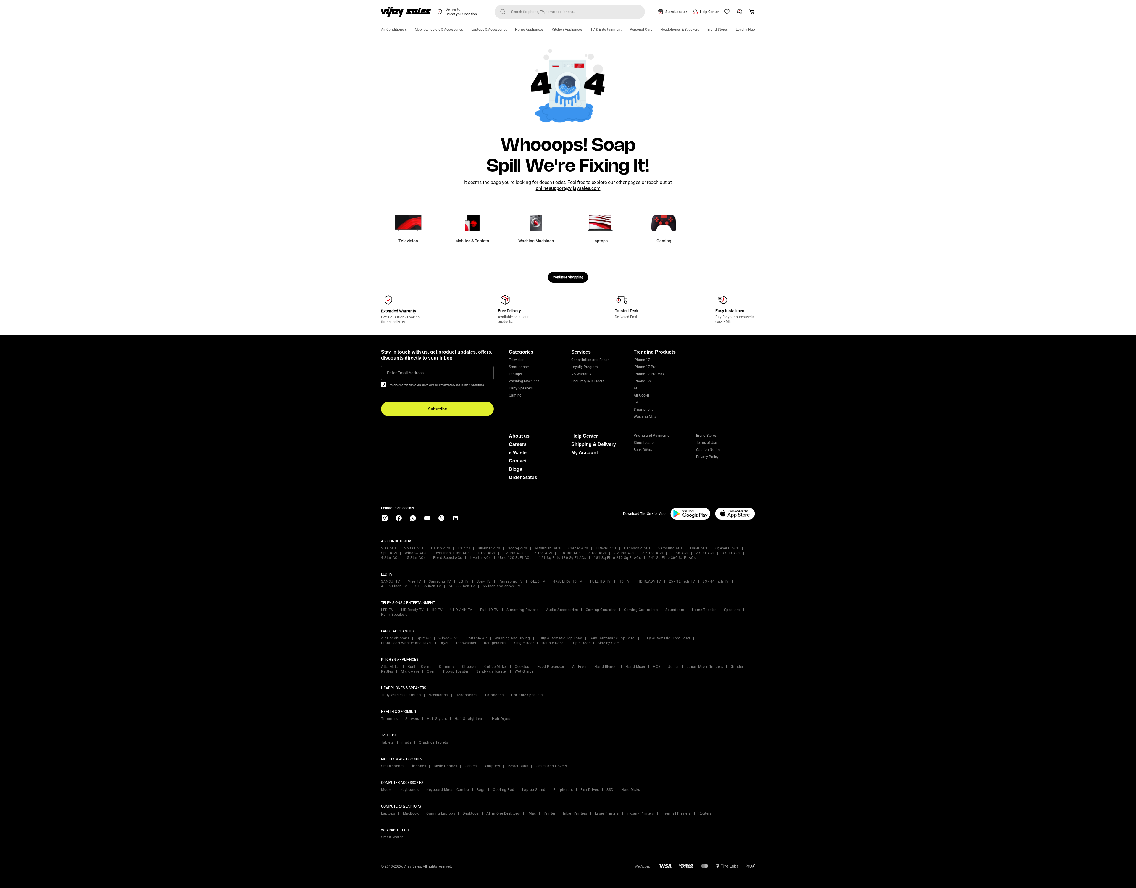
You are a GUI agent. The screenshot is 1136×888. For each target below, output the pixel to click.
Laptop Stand (534, 790)
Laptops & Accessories (489, 30)
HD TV (624, 581)
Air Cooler (641, 395)
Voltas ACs (413, 548)
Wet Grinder (525, 671)
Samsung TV (440, 581)
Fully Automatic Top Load (560, 638)
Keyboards (409, 790)
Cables (471, 766)
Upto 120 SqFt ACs (515, 558)
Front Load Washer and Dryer (406, 643)
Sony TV (484, 581)
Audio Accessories (562, 610)
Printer (550, 813)
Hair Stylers (437, 719)
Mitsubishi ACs (548, 548)
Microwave (410, 671)
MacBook (411, 813)
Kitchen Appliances (567, 30)
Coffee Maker (495, 667)
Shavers (412, 719)
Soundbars (674, 610)
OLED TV (538, 581)
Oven (431, 671)
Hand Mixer (635, 667)
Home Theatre (704, 610)
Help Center (709, 12)
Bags (481, 790)
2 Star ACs (705, 553)
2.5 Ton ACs (652, 553)
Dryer (444, 643)
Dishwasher (466, 643)
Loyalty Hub (745, 30)
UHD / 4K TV (461, 610)
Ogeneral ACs (727, 548)
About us (519, 436)
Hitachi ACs (606, 548)
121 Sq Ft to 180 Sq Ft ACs (562, 558)
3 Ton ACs (679, 553)
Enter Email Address (405, 372)
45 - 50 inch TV (394, 586)
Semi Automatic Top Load (612, 638)
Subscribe (437, 409)
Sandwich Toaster (491, 671)
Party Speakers (521, 388)
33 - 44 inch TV (716, 581)
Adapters (492, 766)
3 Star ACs (731, 553)
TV (636, 402)
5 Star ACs (416, 558)
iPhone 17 (642, 360)
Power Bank (518, 766)
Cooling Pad (503, 790)
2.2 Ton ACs (624, 553)
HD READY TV (649, 581)
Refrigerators (495, 643)
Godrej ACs (517, 548)
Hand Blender (606, 667)
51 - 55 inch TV (428, 586)
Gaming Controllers (641, 610)
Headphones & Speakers (679, 30)
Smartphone (519, 367)
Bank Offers (643, 450)
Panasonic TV (510, 581)
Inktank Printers (640, 813)
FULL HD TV (600, 581)
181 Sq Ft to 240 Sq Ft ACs (617, 558)
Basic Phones (445, 766)
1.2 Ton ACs (513, 553)
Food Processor (550, 667)
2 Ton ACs (597, 553)
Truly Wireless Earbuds (401, 695)
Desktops (471, 813)
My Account (584, 452)
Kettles (387, 671)
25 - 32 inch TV (682, 581)
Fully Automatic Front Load (666, 638)
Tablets (387, 742)
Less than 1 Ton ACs (452, 553)
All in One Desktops (503, 813)
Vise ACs (388, 548)
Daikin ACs (440, 548)
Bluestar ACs (489, 548)
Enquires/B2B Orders (587, 381)
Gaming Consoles (601, 610)
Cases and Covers (551, 766)
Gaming (515, 395)
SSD (610, 790)
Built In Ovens (419, 667)
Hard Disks (630, 790)
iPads (406, 742)
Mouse (387, 790)
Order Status (523, 477)
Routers (705, 813)
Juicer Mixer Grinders (705, 667)
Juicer (673, 667)
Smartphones (392, 766)
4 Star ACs (390, 558)
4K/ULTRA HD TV (567, 581)
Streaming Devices (522, 610)
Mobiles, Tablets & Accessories (439, 30)
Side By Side (608, 643)
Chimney (446, 667)
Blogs (515, 469)
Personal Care (641, 30)
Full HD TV (489, 610)
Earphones (494, 695)
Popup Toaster (456, 671)
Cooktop (522, 667)
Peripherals (563, 790)
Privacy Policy (707, 457)
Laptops (515, 374)
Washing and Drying (512, 638)
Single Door (524, 643)
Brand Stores (717, 30)
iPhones (419, 766)
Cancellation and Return (590, 360)
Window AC (448, 638)
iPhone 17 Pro (645, 367)
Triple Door (580, 643)
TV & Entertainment (606, 30)
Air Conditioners (394, 30)
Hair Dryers (501, 719)
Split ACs (389, 553)
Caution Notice (708, 450)
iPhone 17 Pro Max (649, 374)
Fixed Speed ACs (447, 558)
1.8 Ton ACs (570, 553)
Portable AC (476, 638)
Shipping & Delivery (593, 444)
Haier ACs (699, 548)
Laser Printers (607, 813)
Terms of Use (706, 443)
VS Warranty (581, 374)
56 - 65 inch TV (462, 586)
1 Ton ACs (486, 553)
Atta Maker (390, 667)
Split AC (424, 638)
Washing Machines (524, 381)
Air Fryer (579, 667)
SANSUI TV (390, 581)
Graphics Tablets (433, 742)
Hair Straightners (470, 719)
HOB (657, 667)
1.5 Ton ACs (541, 553)
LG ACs (464, 548)
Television (517, 360)
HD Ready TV (412, 610)
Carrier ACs (578, 548)
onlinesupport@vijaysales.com (568, 188)
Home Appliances (529, 30)
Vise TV (414, 581)
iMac (532, 813)
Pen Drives (589, 790)
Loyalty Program (584, 367)
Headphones (466, 695)
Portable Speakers (527, 695)
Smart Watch (392, 837)
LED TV (387, 610)
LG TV (464, 581)
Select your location (461, 14)
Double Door (552, 643)
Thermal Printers (676, 813)
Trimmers (389, 719)
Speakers (732, 610)
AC (636, 388)
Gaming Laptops (440, 813)
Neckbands (438, 695)
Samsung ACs (670, 548)
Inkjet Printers (575, 813)
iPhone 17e (643, 381)
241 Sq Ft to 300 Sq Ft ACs (672, 558)
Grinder (737, 667)
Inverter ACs (480, 558)
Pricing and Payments (651, 435)
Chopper (469, 667)
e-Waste (518, 452)
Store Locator (676, 12)
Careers (518, 444)
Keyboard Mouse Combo (447, 790)
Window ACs (416, 553)
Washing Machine (648, 417)
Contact (518, 460)
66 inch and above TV (502, 586)
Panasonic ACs (637, 548)
